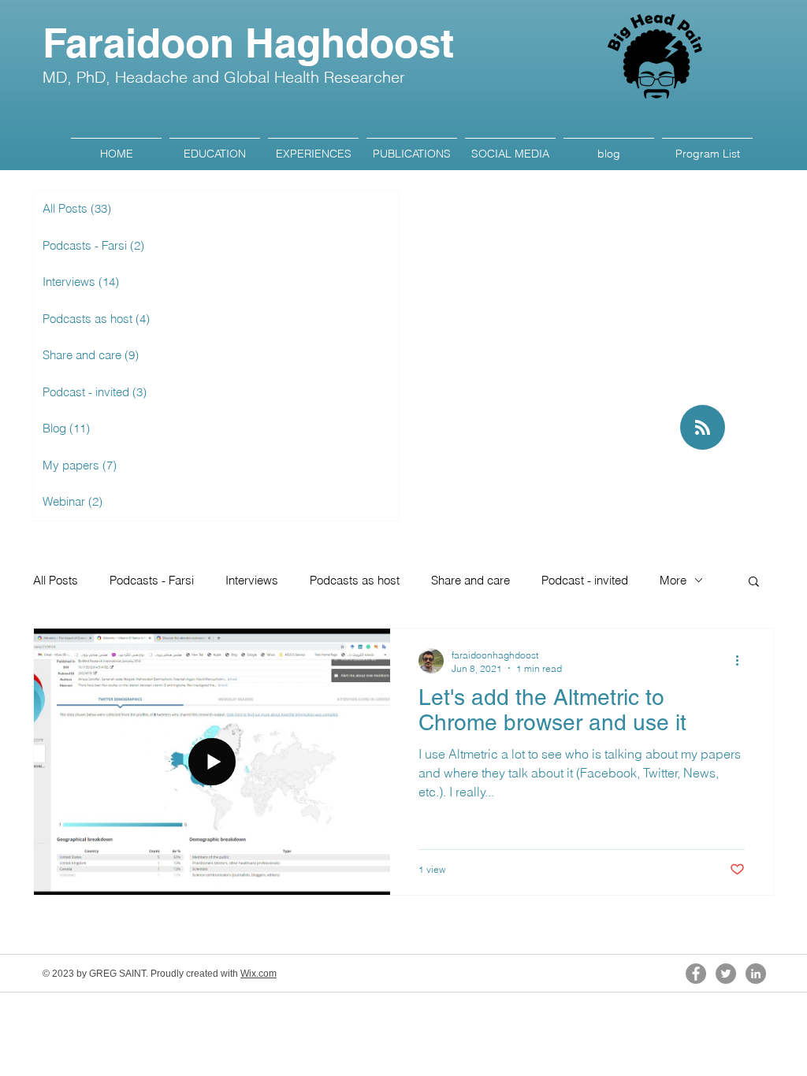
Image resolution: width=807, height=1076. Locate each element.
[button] (753, 582)
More (673, 580)
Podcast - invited (584, 580)
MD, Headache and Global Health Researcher (224, 77)
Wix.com (258, 973)
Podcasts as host (355, 580)
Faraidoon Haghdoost (248, 43)
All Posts (55, 580)
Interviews (251, 580)
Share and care (470, 580)
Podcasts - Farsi (152, 580)
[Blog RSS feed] (702, 428)
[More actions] (742, 660)
